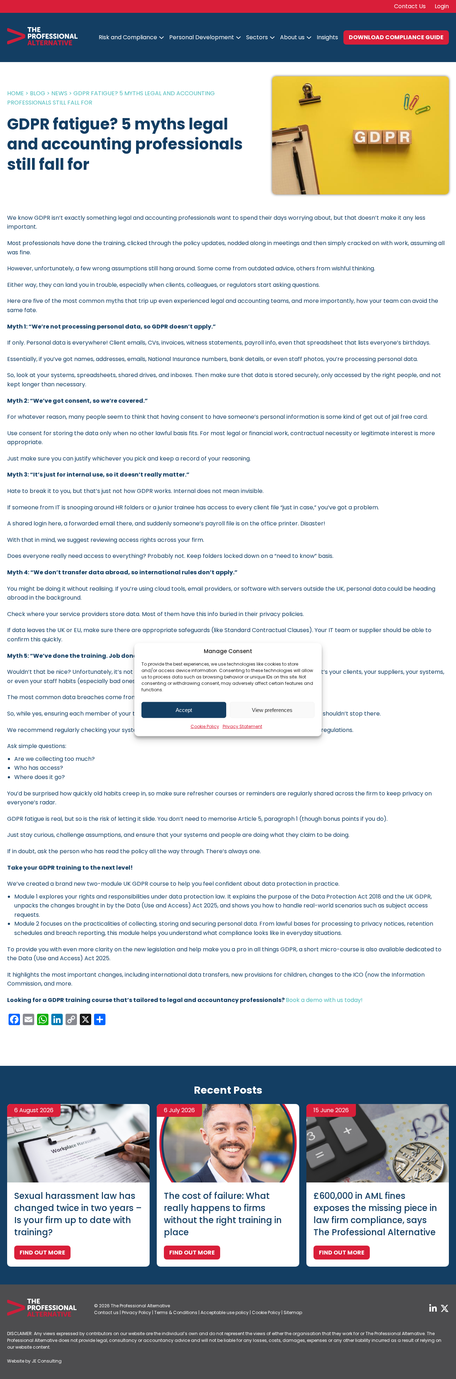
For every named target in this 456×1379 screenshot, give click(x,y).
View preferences (272, 710)
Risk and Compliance (128, 37)
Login (442, 6)
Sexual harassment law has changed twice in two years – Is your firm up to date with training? (78, 1214)
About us (292, 37)
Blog (37, 93)
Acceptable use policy (225, 1312)
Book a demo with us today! (324, 1000)
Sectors (257, 37)
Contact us (106, 1312)
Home (15, 93)
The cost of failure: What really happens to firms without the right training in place (223, 1214)
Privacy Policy (136, 1312)
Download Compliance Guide (396, 37)
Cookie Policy (205, 726)
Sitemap (293, 1312)
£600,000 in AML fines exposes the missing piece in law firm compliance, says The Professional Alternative (375, 1214)
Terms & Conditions (175, 1312)
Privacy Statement (242, 726)
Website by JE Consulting (34, 1361)
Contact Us (410, 6)
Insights (327, 37)
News (59, 93)
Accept (184, 710)
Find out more (42, 1252)
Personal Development (201, 37)
